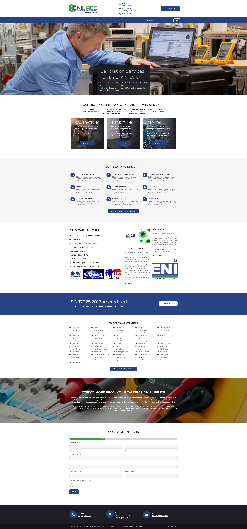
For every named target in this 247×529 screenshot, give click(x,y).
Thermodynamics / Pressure (159, 174)
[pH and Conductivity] (108, 187)
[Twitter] (175, 526)
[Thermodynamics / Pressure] (145, 175)
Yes (72, 484)
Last (126, 450)
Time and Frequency (84, 198)
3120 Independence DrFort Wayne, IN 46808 (129, 10)
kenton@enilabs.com (160, 516)
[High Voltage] (145, 199)
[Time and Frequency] (72, 199)
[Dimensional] (72, 187)
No (72, 486)
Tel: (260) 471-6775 (120, 77)
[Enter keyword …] (159, 20)
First (70, 450)
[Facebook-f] (168, 526)
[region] (123, 59)
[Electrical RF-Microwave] (72, 175)
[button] (77, 20)
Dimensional (81, 186)
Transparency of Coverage (136, 526)
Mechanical (152, 186)
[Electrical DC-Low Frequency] (108, 175)
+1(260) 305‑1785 (127, 13)
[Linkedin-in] (171, 526)
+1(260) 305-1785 (84, 516)
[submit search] (177, 20)
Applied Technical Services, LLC (96, 526)
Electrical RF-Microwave (85, 174)
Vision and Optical (119, 198)
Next (74, 492)
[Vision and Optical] (108, 199)
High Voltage (153, 198)
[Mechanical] (145, 187)
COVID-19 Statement (134, 249)
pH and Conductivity (120, 186)
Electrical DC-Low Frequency (123, 174)
